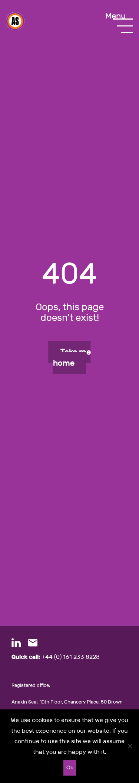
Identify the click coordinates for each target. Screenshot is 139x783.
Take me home (72, 357)
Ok (69, 767)
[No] (129, 746)
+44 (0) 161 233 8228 (55, 656)
